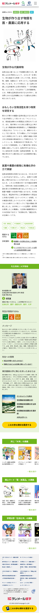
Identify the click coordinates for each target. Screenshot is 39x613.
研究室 (8, 298)
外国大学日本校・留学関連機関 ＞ (10, 564)
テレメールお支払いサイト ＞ (9, 582)
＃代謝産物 (17, 223)
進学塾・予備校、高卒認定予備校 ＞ (28, 567)
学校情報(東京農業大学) (25, 400)
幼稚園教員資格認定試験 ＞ (26, 575)
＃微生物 (22, 228)
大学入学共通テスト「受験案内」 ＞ (10, 572)
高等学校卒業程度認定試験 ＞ (9, 575)
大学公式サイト (22, 417)
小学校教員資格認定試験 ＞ (8, 578)
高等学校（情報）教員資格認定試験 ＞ (28, 579)
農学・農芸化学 (24, 12)
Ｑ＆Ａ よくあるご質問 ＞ (26, 582)
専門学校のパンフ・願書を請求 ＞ (10, 561)
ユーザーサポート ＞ (25, 585)
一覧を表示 (31, 471)
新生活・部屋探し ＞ (7, 567)
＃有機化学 (13, 228)
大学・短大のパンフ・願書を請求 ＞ (10, 558)
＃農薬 (5, 228)
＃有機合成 (31, 228)
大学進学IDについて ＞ (7, 585)
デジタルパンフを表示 (24, 396)
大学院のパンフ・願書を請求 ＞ (28, 561)
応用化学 (16, 12)
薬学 (32, 12)
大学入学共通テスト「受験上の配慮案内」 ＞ (28, 572)
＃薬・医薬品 (7, 223)
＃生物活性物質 (28, 223)
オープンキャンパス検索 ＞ (26, 557)
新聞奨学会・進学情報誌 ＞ (26, 564)
